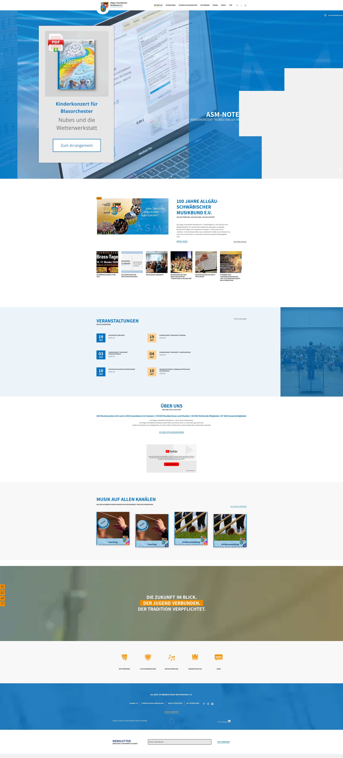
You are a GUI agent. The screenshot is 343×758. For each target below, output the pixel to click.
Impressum (115, 720)
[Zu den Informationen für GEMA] (219, 660)
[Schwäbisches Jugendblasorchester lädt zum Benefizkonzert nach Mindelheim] (231, 262)
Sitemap (137, 720)
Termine (215, 5)
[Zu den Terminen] (2, 586)
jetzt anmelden (223, 742)
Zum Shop (242, 123)
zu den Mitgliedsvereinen (171, 432)
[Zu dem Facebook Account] (204, 704)
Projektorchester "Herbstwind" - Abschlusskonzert (175, 352)
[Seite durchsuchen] (237, 5)
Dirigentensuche (195, 669)
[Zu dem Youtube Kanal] (212, 703)
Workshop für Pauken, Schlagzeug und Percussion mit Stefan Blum (174, 370)
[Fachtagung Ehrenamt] (157, 262)
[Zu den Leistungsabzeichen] (148, 660)
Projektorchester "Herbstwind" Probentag (172, 335)
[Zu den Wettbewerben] (124, 660)
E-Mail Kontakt (171, 712)
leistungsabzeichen (148, 669)
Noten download (171, 669)
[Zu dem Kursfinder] (2, 592)
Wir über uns (158, 5)
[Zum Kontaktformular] (245, 5)
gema (219, 669)
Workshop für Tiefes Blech (117, 335)
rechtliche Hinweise (129, 720)
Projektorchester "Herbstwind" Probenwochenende (118, 353)
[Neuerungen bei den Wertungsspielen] (181, 262)
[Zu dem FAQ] (2, 604)
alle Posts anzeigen (239, 506)
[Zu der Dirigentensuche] (195, 659)
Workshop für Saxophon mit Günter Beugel (122, 369)
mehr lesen (182, 241)
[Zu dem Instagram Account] (208, 704)
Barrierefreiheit (143, 720)
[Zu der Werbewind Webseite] (229, 722)
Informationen (171, 5)
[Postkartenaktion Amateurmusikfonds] (132, 262)
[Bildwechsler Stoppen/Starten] (340, 170)
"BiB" (230, 5)
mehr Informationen (190, 470)
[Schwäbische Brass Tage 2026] (107, 262)
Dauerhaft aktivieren (171, 464)
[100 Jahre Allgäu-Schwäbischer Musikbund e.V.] (132, 216)
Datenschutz (122, 720)
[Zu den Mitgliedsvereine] (2, 598)
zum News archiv (240, 241)
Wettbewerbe (205, 5)
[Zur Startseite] (102, 9)
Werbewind (225, 722)
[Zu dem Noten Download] (171, 660)
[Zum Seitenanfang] (171, 721)
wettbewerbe (124, 669)
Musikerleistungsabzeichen (188, 5)
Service (223, 5)
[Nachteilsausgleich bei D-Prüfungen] (206, 262)
